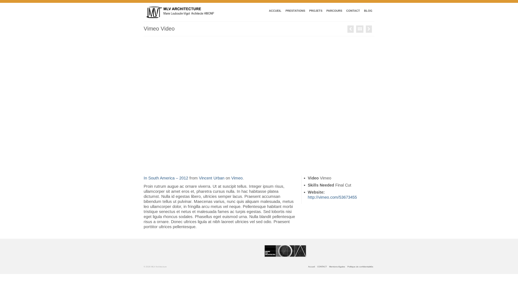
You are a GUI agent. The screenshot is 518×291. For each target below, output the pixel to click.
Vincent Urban (211, 178)
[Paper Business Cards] (369, 29)
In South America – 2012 (166, 178)
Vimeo (237, 178)
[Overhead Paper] (350, 29)
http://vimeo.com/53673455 (332, 197)
